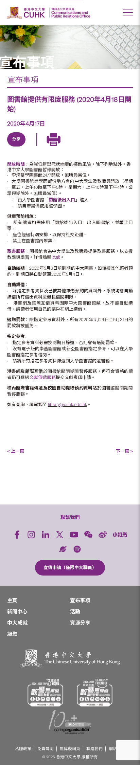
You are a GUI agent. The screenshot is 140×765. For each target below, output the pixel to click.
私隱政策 (23, 749)
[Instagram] (31, 535)
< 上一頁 (15, 451)
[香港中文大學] (27, 13)
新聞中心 (17, 612)
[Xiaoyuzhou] (63, 549)
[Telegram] (47, 147)
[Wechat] (88, 535)
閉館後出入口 (62, 199)
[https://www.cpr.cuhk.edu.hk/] (69, 13)
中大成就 (17, 623)
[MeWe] (94, 147)
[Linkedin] (16, 147)
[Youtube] (74, 535)
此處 (55, 257)
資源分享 (80, 623)
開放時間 (16, 164)
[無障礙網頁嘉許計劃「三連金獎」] (45, 692)
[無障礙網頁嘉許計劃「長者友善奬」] (94, 692)
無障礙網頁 (70, 749)
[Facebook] (17, 535)
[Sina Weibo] (63, 147)
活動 (75, 612)
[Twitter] (31, 147)
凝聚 (12, 634)
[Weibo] (103, 535)
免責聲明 (45, 749)
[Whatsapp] (78, 147)
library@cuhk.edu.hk (67, 404)
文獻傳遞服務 (42, 377)
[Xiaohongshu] (120, 534)
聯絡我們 (94, 749)
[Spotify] (77, 549)
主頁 (12, 601)
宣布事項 (22, 80)
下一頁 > (124, 451)
